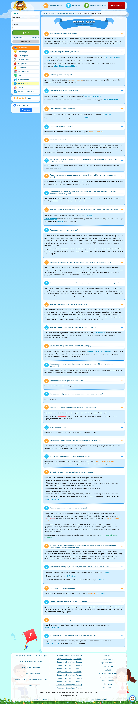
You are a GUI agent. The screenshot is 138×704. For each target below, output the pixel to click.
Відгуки (20, 87)
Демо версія (22, 48)
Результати (76, 5)
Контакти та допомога (26, 91)
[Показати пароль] (37, 27)
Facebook (27, 110)
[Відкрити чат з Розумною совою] (132, 698)
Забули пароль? (18, 38)
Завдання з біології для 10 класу (69, 685)
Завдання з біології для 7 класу (69, 675)
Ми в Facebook (22, 105)
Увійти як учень (26, 41)
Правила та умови (40, 699)
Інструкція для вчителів (105, 461)
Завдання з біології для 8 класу (69, 678)
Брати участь (108, 659)
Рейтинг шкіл (108, 666)
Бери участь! (116, 5)
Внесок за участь (95, 132)
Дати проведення (24, 71)
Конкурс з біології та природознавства (31, 679)
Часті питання (23, 83)
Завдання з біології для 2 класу (69, 659)
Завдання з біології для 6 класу (69, 672)
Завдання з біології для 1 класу (69, 655)
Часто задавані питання (107, 673)
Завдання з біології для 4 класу (69, 665)
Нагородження (23, 63)
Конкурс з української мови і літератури (31, 655)
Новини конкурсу (56, 5)
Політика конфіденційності (97, 699)
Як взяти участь (23, 60)
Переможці (22, 67)
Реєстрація (35, 38)
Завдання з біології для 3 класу (69, 662)
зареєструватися (76, 80)
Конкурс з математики (31, 667)
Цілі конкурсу (23, 56)
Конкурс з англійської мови (31, 661)
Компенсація (108, 687)
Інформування (23, 79)
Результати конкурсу (108, 663)
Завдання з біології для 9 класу (69, 681)
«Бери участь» (50, 518)
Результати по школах (98, 5)
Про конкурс (22, 52)
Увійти (27, 33)
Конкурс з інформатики (31, 673)
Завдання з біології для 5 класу (69, 668)
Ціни (19, 75)
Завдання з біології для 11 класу (69, 688)
